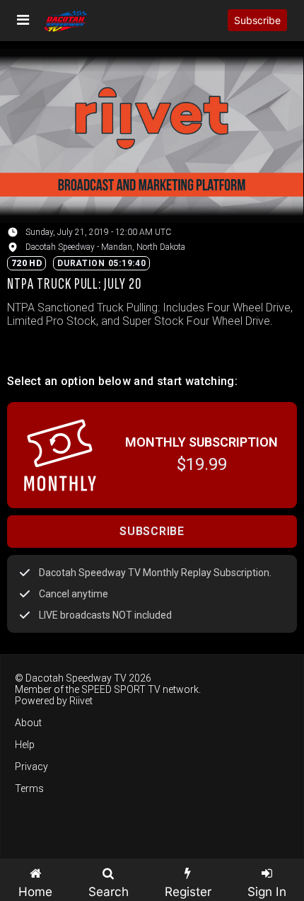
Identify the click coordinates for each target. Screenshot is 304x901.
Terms (29, 788)
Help (25, 744)
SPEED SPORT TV (120, 689)
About (28, 722)
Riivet (81, 700)
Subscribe (257, 20)
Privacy (31, 766)
